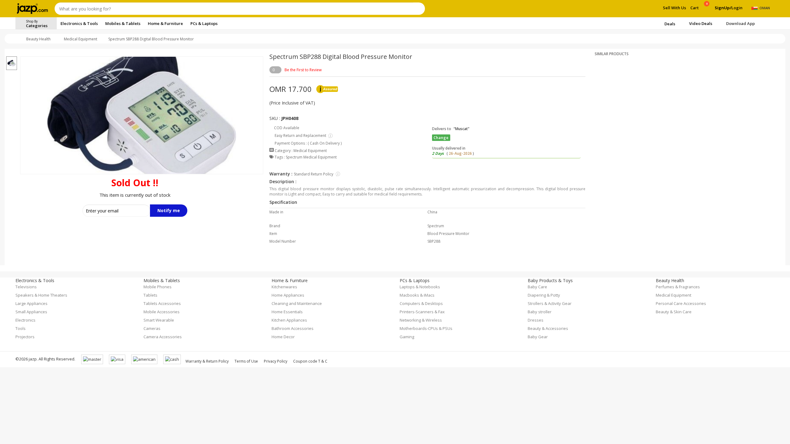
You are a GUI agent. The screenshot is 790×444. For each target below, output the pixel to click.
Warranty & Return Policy (207, 361)
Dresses (535, 320)
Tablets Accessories (162, 303)
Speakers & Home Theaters (41, 295)
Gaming (407, 336)
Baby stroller (539, 311)
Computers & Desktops (421, 303)
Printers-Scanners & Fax (422, 311)
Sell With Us (674, 7)
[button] (11, 53)
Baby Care (537, 287)
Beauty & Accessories (548, 328)
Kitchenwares (284, 287)
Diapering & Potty (544, 295)
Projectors (25, 336)
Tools (20, 328)
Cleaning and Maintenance (297, 303)
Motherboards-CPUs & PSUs (426, 328)
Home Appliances (288, 295)
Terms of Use (246, 361)
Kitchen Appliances (289, 320)
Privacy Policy (275, 361)
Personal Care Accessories (681, 303)
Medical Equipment (80, 39)
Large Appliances (31, 303)
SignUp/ (723, 7)
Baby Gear (538, 336)
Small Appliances (31, 311)
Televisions (26, 287)
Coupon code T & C (310, 361)
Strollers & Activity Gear (550, 303)
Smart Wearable (158, 320)
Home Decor (283, 336)
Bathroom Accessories (293, 328)
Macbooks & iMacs (417, 295)
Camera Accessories (162, 336)
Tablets (150, 295)
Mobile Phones (157, 287)
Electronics (25, 320)
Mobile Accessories (161, 311)
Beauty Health (38, 39)
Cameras (151, 328)
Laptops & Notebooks (420, 287)
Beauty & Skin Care (674, 311)
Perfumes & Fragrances (678, 287)
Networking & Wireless (421, 320)
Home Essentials (287, 311)
